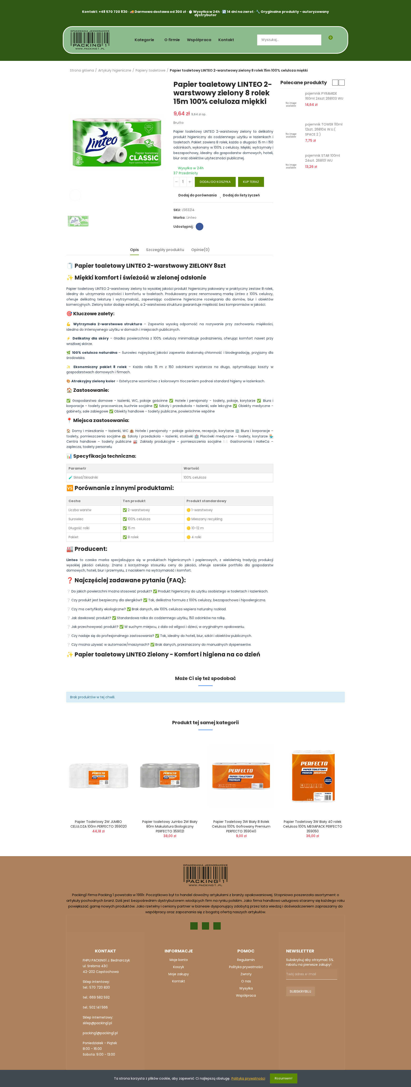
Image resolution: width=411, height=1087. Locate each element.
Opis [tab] (134, 249)
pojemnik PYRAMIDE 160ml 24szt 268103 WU (324, 96)
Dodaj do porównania (197, 195)
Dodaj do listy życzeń (241, 195)
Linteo (191, 217)
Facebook (199, 226)
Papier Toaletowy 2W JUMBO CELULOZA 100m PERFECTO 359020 (98, 824)
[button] (335, 83)
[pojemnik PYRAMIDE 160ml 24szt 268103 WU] (291, 104)
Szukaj (313, 39)
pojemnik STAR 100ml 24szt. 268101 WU (322, 158)
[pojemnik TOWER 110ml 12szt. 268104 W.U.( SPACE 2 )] (291, 135)
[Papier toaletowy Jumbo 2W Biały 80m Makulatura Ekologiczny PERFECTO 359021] (170, 776)
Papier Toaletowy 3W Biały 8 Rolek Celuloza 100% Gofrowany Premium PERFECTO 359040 (241, 826)
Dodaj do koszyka (215, 182)
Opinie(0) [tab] (200, 249)
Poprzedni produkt (329, 70)
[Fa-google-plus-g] (205, 926)
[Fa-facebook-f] (194, 926)
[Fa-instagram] (217, 926)
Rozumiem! (283, 1078)
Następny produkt (341, 70)
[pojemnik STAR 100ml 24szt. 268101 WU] (291, 166)
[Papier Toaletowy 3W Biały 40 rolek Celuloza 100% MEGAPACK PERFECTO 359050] (312, 776)
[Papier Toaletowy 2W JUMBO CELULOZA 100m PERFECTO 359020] (98, 776)
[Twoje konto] (338, 40)
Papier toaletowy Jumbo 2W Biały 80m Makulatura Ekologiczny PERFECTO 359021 (169, 826)
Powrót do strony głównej (335, 70)
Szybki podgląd (118, 763)
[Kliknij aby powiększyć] (75, 195)
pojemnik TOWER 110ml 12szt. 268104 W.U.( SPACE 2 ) (323, 129)
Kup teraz (251, 182)
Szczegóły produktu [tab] (165, 249)
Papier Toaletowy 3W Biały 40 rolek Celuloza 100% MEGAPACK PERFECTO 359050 (312, 826)
